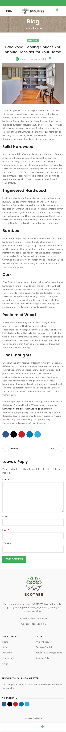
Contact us (8, 658)
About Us (7, 652)
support (24, 59)
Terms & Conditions (45, 647)
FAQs (5, 663)
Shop (5, 647)
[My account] (62, 11)
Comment (8, 479)
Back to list (33, 448)
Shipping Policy (42, 658)
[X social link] (29, 3)
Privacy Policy (42, 641)
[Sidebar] (4, 224)
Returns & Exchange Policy (48, 652)
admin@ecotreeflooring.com (34, 617)
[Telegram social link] (41, 3)
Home (27, 28)
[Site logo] (33, 10)
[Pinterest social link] (33, 3)
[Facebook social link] (25, 3)
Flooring (37, 28)
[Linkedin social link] (37, 3)
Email (5, 529)
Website (6, 543)
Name (6, 516)
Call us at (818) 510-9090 (33, 623)
